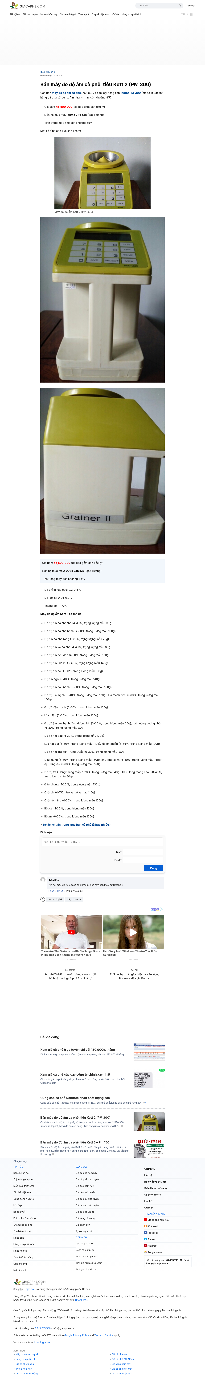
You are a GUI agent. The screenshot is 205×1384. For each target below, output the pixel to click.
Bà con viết (19, 1211)
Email (118, 860)
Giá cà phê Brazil (85, 1211)
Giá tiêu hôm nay (48, 14)
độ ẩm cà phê (55, 899)
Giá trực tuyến (30, 14)
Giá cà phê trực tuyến (87, 1179)
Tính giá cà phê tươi (86, 1269)
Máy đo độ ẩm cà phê (27, 1354)
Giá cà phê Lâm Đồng (27, 1373)
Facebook (153, 1232)
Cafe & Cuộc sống (23, 1257)
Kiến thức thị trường (23, 1185)
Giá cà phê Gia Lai (25, 1364)
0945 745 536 (43, 1328)
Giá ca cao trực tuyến (87, 1205)
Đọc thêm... (81, 1300)
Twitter (151, 1239)
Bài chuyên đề (21, 1173)
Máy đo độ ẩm (74, 899)
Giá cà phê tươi (119, 1354)
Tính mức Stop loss (86, 1256)
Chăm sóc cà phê (22, 1224)
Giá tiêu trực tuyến (85, 1192)
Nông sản (18, 1237)
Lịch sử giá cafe (84, 1243)
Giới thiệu (190, 5)
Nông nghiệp (20, 1250)
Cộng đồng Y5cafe (23, 1198)
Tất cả (185, 14)
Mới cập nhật (20, 1270)
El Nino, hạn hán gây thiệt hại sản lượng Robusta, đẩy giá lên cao (135, 976)
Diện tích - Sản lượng (24, 1218)
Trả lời (60, 891)
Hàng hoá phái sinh (131, 14)
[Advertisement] (102, 42)
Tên (119, 852)
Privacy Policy (81, 1335)
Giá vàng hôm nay (85, 1218)
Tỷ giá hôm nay (24, 1369)
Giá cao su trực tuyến (87, 1198)
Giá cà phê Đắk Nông (123, 1359)
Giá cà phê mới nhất (122, 1369)
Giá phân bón (83, 1224)
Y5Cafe (115, 14)
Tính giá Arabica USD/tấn (89, 1263)
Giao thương (47, 72)
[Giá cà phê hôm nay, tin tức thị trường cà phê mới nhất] (27, 5)
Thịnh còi (29, 1289)
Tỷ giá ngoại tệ (84, 1231)
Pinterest (152, 1245)
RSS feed (153, 1226)
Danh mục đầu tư (85, 1250)
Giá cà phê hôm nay (86, 1173)
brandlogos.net (42, 1342)
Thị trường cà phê (23, 1179)
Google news (155, 1252)
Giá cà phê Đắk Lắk (122, 1373)
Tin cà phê (83, 14)
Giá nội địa (15, 14)
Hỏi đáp (17, 1205)
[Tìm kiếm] (178, 5)
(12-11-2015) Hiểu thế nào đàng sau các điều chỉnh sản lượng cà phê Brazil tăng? (70, 976)
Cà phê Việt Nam (100, 14)
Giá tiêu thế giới (68, 14)
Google (68, 1335)
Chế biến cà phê (22, 1231)
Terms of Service (104, 1335)
